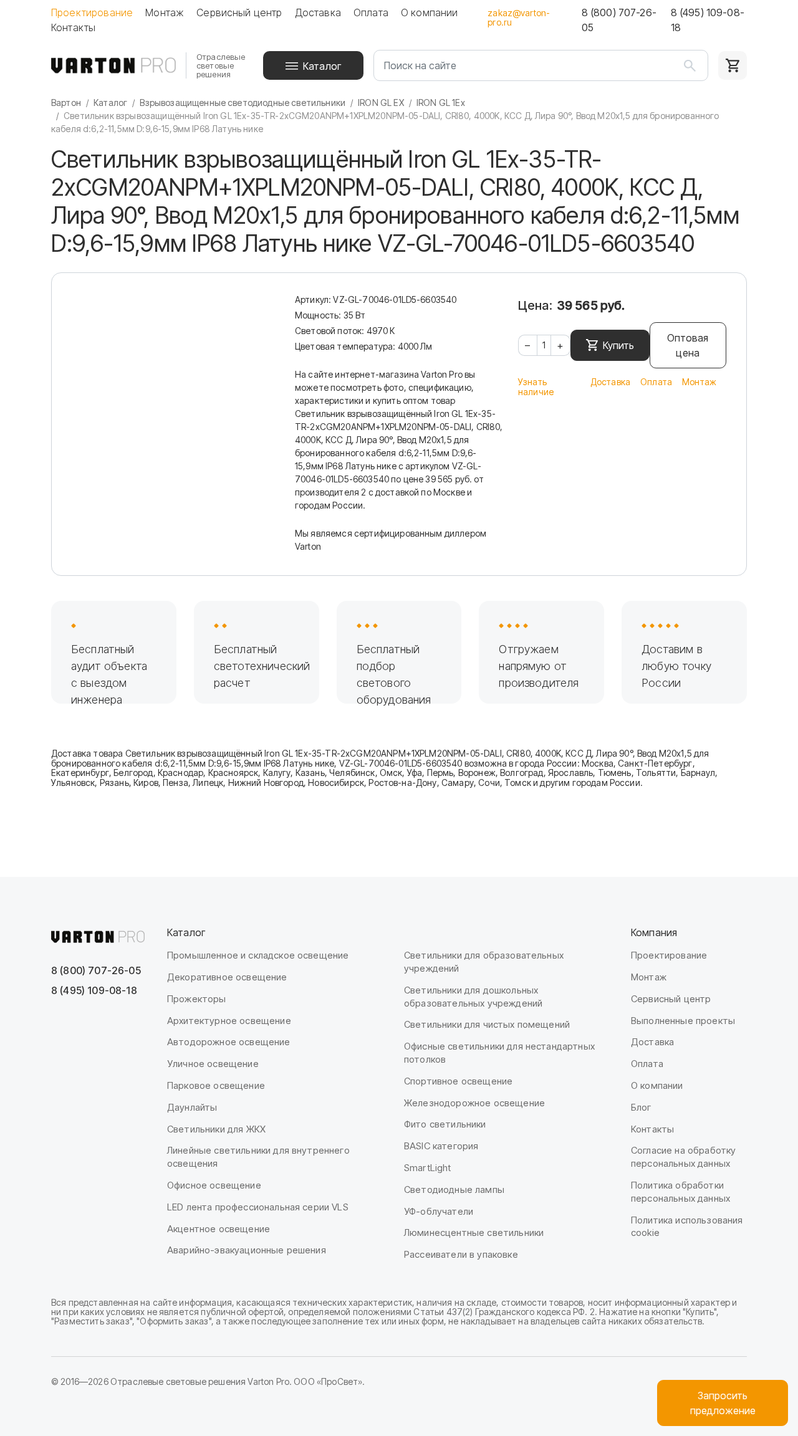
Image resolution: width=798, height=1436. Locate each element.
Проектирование (92, 12)
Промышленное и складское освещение (258, 955)
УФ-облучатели (438, 1211)
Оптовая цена (687, 345)
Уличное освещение (213, 1064)
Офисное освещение (214, 1185)
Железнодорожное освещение (474, 1103)
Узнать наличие (536, 386)
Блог (641, 1107)
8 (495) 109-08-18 (707, 20)
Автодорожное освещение (229, 1042)
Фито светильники (445, 1124)
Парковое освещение (216, 1085)
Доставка (318, 12)
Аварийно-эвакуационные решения (246, 1250)
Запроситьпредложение (723, 1403)
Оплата (370, 12)
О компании (429, 12)
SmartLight (427, 1168)
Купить (618, 345)
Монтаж (164, 12)
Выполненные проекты (683, 1021)
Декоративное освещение (227, 977)
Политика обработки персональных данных (680, 1191)
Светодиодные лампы (454, 1189)
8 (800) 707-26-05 (619, 20)
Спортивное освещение (458, 1081)
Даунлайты (192, 1107)
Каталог (322, 66)
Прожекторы (196, 999)
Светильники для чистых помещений (487, 1024)
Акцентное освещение (218, 1229)
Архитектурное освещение (229, 1021)
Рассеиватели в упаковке (461, 1254)
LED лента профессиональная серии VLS (258, 1207)
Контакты (73, 27)
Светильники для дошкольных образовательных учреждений (473, 996)
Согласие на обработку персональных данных (683, 1156)
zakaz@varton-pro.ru (519, 17)
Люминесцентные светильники (474, 1232)
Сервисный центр (239, 12)
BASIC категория (441, 1146)
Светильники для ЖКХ (216, 1129)
